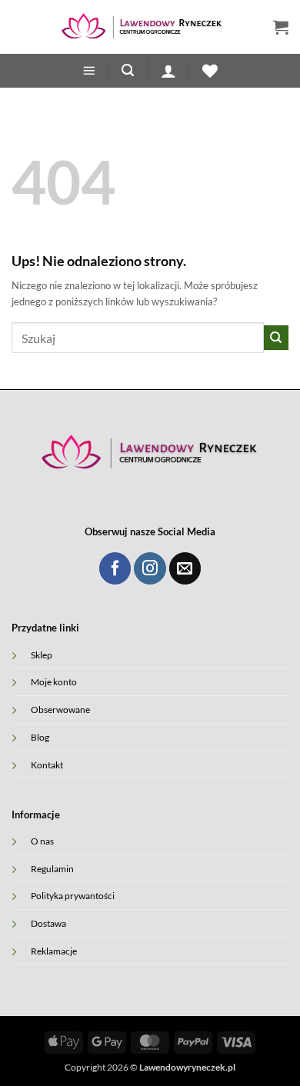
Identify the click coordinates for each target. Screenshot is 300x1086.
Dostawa (48, 923)
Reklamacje (54, 950)
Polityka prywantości (73, 895)
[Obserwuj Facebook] (115, 568)
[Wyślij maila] (185, 568)
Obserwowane (60, 709)
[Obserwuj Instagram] (149, 568)
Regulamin (52, 868)
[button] (280, 27)
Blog (40, 736)
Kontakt (47, 764)
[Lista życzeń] (210, 71)
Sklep (41, 654)
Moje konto (54, 681)
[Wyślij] (276, 337)
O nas (42, 840)
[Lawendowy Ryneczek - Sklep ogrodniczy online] (142, 27)
